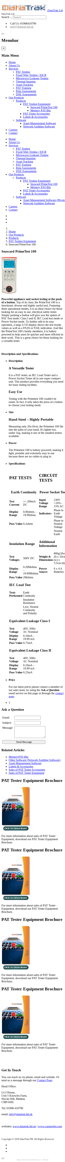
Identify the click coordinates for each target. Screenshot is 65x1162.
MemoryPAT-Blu (18, 756)
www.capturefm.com (50, 1126)
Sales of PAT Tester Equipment (26, 772)
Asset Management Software (39, 123)
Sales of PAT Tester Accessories (27, 769)
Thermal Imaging (26, 81)
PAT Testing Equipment (36, 104)
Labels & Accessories (35, 116)
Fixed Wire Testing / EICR (31, 75)
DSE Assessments (26, 94)
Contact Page (44, 1080)
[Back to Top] (2, 1158)
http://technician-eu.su (34, 1160)
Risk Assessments (26, 91)
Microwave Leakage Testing (32, 78)
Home (12, 62)
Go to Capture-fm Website (52, 2)
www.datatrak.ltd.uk (24, 1126)
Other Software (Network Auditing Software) (34, 760)
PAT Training (23, 87)
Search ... (6, 17)
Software (21, 120)
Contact (13, 132)
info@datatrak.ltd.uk (22, 26)
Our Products (16, 97)
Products (21, 100)
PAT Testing (23, 71)
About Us (14, 65)
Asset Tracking (24, 84)
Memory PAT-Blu (40, 110)
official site (45, 1160)
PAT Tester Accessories (36, 113)
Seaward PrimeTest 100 (43, 107)
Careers (13, 129)
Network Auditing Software (39, 126)
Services (13, 68)
